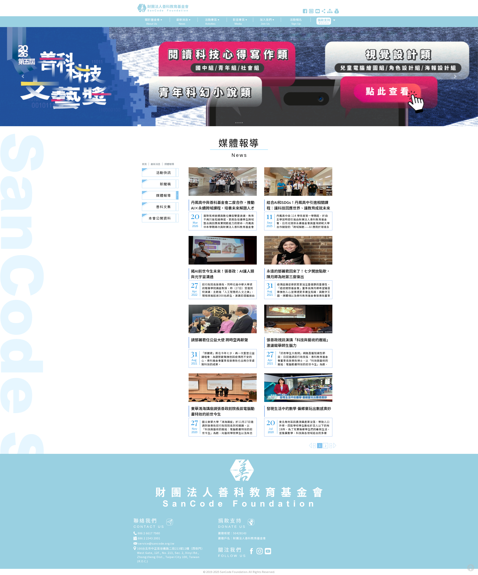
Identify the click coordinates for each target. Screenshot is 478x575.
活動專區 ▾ (212, 19)
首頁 (144, 164)
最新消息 (155, 164)
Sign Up (296, 21)
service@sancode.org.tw (156, 543)
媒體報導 (169, 164)
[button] (36, 76)
